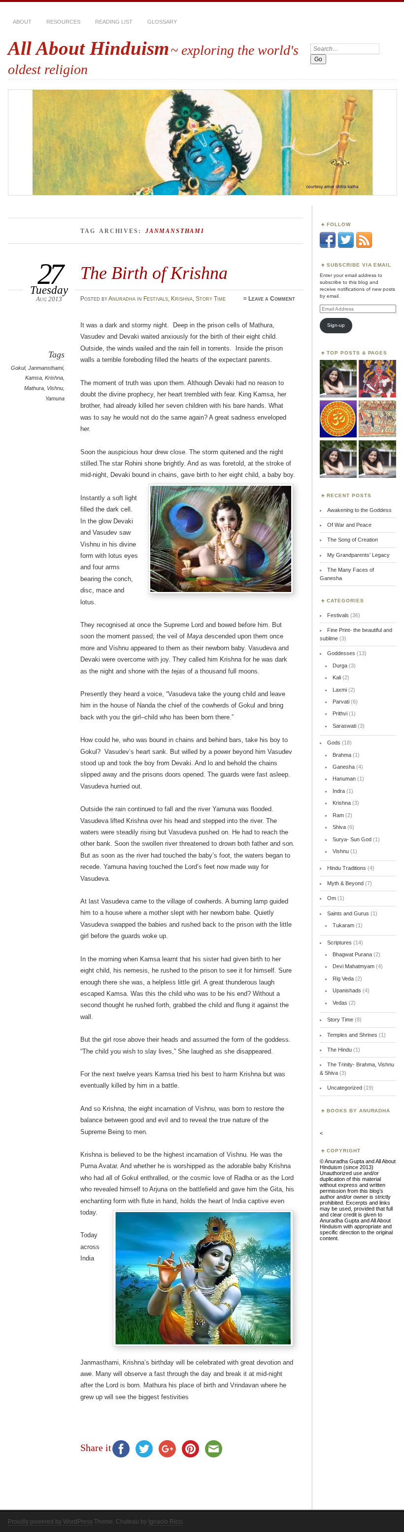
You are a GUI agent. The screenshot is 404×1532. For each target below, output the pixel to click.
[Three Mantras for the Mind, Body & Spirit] (338, 419)
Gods (333, 743)
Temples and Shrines (352, 1035)
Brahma (342, 755)
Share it (95, 1447)
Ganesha (344, 767)
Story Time (211, 298)
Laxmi (340, 690)
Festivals (155, 298)
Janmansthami (45, 368)
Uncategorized (344, 1088)
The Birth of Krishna (154, 273)
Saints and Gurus (348, 913)
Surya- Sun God (352, 839)
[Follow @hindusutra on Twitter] (346, 246)
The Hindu (339, 1050)
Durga (340, 665)
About (22, 22)
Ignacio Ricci (165, 1521)
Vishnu (55, 388)
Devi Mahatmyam (353, 966)
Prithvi (340, 713)
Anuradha (121, 298)
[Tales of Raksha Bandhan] (377, 419)
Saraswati (344, 726)
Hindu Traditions (346, 868)
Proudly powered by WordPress (50, 1521)
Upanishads (347, 990)
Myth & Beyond (345, 883)
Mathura (34, 388)
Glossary (162, 22)
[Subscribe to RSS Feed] (364, 246)
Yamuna (55, 398)
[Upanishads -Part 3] (377, 459)
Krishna (182, 298)
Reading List (114, 22)
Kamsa (33, 378)
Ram (338, 815)
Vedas (340, 1003)
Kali (337, 677)
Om (331, 898)
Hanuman (344, 779)
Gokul (18, 368)
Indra (339, 791)
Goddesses (341, 653)
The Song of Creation (352, 540)
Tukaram (343, 925)
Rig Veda (343, 979)
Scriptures (339, 942)
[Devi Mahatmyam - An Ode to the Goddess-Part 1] (377, 379)
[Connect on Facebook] (328, 246)
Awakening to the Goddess (359, 510)
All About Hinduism (88, 48)
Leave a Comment (271, 298)
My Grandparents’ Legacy (358, 555)
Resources (63, 22)
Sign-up (336, 325)
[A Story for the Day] (338, 459)
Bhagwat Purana (352, 954)
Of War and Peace (349, 525)
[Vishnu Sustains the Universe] (338, 379)
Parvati (341, 702)
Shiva (339, 827)
